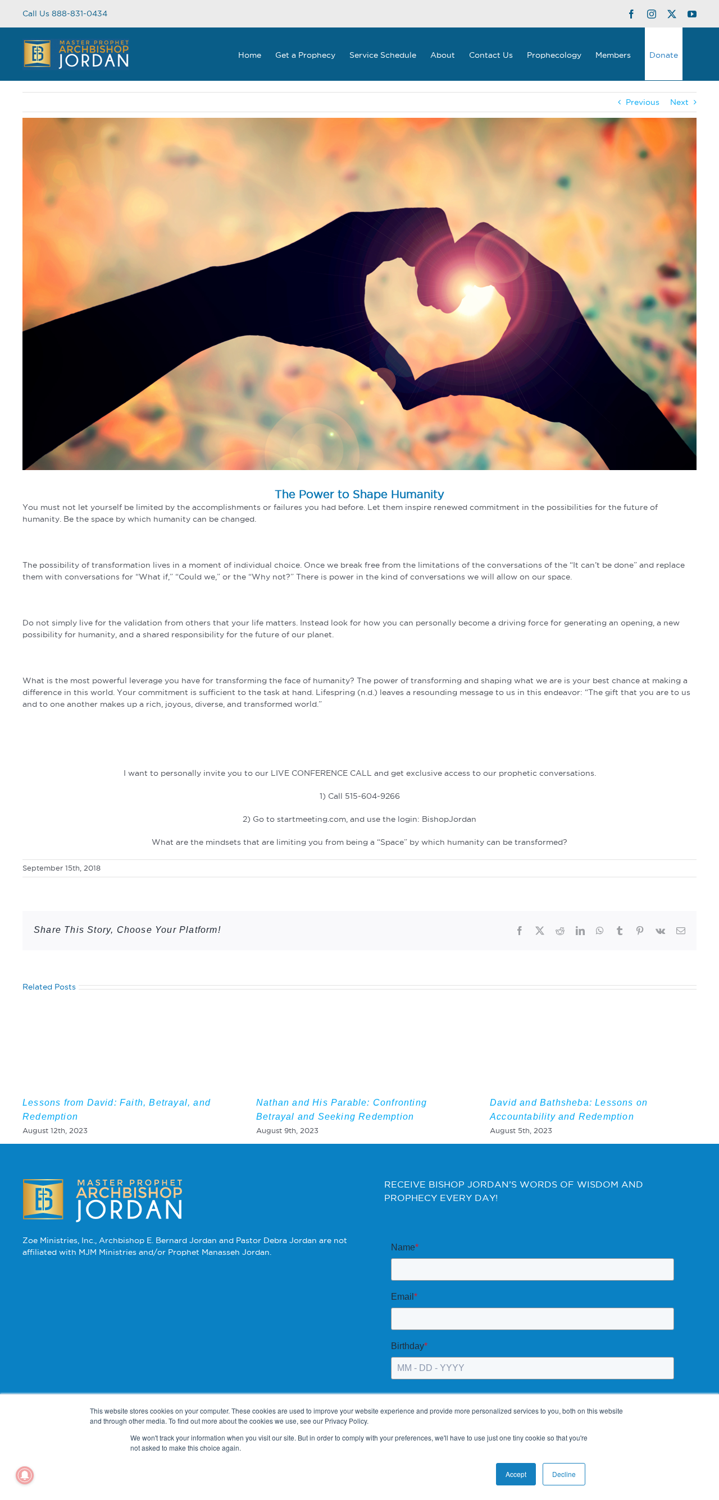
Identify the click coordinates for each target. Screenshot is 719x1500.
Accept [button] (516, 1474)
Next (679, 102)
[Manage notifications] (25, 1475)
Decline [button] (564, 1474)
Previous (642, 102)
